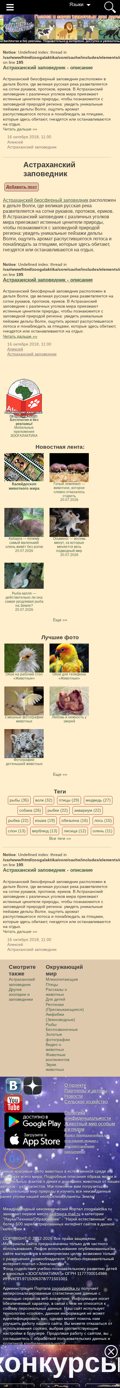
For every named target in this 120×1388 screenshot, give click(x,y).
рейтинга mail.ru (65, 1213)
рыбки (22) (57, 810)
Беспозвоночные (62, 1029)
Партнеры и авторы (85, 1090)
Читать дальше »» (20, 129)
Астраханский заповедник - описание (48, 67)
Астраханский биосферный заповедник (45, 200)
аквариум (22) (87, 810)
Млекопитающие (62, 979)
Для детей (55, 999)
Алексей (15, 142)
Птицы (52, 984)
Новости (73, 1096)
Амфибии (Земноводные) (60, 1017)
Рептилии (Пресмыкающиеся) (65, 1007)
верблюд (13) (44, 831)
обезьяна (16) (74, 820)
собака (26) (30, 810)
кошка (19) (45, 820)
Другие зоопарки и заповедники (21, 994)
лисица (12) (75, 831)
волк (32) (43, 800)
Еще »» (60, 619)
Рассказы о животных (56, 992)
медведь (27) (98, 800)
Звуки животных (55, 1067)
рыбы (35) (19, 800)
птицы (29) (69, 800)
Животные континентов (57, 1057)
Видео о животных (55, 1047)
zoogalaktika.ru (66, 1288)
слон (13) (17, 831)
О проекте (75, 1085)
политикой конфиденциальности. (34, 1343)
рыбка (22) (18, 820)
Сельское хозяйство (86, 1101)
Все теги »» (60, 838)
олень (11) (102, 831)
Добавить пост (21, 186)
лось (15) (103, 820)
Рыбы (51, 1024)
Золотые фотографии (58, 1037)
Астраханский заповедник (32, 147)
